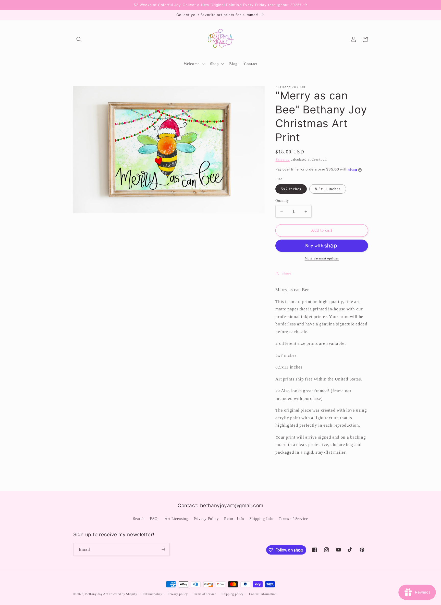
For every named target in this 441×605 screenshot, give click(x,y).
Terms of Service (293, 519)
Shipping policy (232, 594)
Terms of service (204, 594)
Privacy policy (178, 594)
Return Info (234, 519)
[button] (79, 39)
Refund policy (152, 594)
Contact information (263, 594)
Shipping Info (261, 519)
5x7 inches (291, 189)
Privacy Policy (206, 519)
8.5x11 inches (328, 189)
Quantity (282, 201)
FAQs (155, 519)
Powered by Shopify (123, 594)
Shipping (282, 160)
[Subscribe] (163, 549)
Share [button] (286, 273)
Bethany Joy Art (96, 594)
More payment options (322, 258)
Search (139, 519)
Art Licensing (176, 519)
